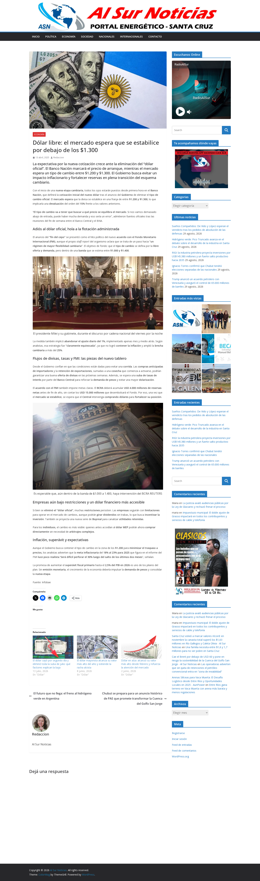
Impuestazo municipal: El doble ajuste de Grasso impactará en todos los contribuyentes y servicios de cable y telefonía (200, 516)
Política (50, 36)
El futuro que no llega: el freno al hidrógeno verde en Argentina (62, 695)
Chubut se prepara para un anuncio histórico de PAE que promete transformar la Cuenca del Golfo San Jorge (132, 698)
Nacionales (106, 36)
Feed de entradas (182, 744)
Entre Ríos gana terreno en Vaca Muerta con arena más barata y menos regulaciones (199, 688)
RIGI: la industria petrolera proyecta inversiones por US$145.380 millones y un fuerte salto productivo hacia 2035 (201, 256)
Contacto (155, 36)
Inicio (36, 36)
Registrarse (178, 733)
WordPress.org (180, 756)
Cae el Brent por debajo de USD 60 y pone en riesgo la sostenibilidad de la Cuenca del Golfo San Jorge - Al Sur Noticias (200, 660)
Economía (68, 36)
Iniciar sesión (179, 739)
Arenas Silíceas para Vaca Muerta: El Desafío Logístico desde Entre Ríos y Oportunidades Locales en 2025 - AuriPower (197, 681)
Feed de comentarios (184, 750)
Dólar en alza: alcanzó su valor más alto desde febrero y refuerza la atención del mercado (140, 664)
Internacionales (131, 36)
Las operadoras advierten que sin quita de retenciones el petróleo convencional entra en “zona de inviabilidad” (201, 667)
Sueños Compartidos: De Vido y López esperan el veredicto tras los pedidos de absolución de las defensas (200, 229)
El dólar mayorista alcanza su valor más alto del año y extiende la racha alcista (97, 664)
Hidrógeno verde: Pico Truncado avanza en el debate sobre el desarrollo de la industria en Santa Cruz (200, 243)
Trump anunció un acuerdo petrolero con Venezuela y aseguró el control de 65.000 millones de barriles (200, 282)
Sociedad (87, 36)
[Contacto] (186, 319)
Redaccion (58, 157)
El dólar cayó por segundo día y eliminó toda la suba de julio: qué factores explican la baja (51, 664)
